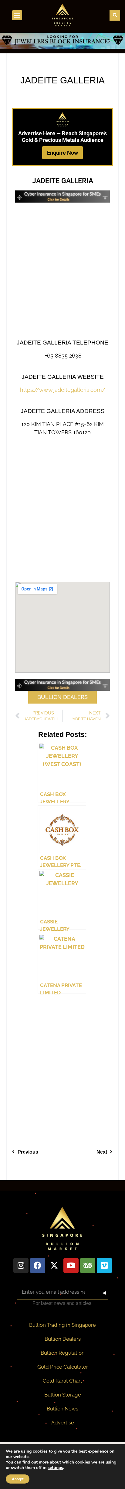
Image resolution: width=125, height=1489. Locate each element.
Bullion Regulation (63, 1353)
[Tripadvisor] (87, 1265)
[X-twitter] (54, 1265)
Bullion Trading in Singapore (62, 1325)
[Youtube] (71, 1265)
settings (55, 1468)
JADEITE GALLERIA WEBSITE (63, 377)
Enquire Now (62, 153)
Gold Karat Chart (62, 1381)
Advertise (62, 1423)
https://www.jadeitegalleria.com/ (62, 390)
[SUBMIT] (99, 1293)
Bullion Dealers (63, 1339)
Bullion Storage (62, 1395)
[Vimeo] (104, 1265)
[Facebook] (37, 1265)
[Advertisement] (62, 271)
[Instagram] (21, 1265)
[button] (17, 15)
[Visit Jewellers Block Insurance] (62, 47)
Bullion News (62, 1409)
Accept (17, 1479)
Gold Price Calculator (62, 1367)
